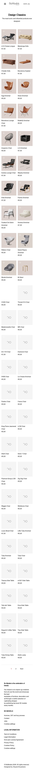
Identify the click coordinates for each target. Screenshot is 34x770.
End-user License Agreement (14, 740)
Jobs (5, 721)
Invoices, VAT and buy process (14, 715)
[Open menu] (5, 4)
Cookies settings (9, 724)
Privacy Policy (9, 743)
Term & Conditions (10, 734)
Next (21, 669)
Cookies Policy (9, 745)
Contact (6, 718)
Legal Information (10, 737)
